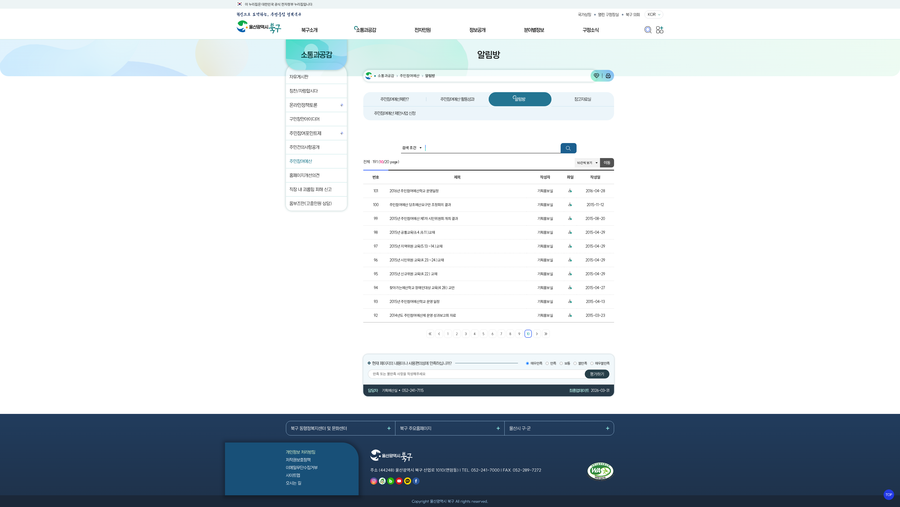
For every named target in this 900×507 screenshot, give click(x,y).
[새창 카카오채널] (407, 480)
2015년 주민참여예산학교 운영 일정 (415, 301)
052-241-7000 (485, 470)
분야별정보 (534, 30)
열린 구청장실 (608, 14)
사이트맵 (293, 475)
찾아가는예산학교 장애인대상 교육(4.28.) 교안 (422, 287)
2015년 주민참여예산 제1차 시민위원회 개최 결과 (424, 218)
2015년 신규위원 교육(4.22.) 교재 (413, 274)
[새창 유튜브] (399, 480)
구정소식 (591, 30)
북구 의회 (633, 14)
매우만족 (536, 363)
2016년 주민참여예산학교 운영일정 (414, 191)
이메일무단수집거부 (302, 467)
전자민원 (423, 30)
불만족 (582, 363)
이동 (607, 162)
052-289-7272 (527, 470)
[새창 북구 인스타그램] (373, 480)
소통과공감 (366, 30)
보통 (567, 363)
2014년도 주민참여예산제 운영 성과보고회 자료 (423, 315)
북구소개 (309, 30)
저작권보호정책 (298, 459)
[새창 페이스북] (416, 480)
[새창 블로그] (390, 480)
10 (528, 334)
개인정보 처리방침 (300, 452)
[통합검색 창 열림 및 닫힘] (648, 28)
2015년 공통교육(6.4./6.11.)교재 (412, 232)
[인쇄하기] (608, 76)
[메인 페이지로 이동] (259, 22)
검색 (569, 148)
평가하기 (597, 374)
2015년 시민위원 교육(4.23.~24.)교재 (417, 260)
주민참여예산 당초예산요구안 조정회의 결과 (420, 204)
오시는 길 (293, 483)
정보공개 (477, 30)
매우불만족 (602, 363)
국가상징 (584, 14)
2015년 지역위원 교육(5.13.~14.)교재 (416, 246)
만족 (553, 363)
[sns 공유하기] (596, 76)
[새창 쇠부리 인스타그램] (382, 480)
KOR (652, 14)
